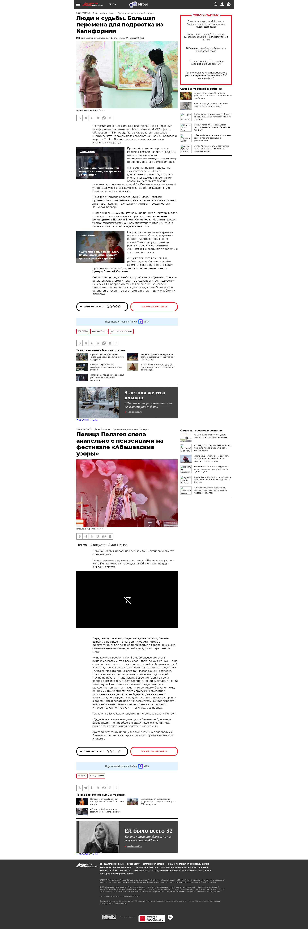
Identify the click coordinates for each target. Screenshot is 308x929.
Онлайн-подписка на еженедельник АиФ (188, 864)
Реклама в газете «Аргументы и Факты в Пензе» (185, 867)
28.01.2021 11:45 (83, 13)
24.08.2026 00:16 (84, 429)
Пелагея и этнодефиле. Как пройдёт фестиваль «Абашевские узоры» (107, 801)
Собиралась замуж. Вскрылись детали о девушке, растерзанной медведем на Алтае (210, 490)
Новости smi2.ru (87, 419)
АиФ (102, 110)
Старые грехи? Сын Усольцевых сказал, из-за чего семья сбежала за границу (212, 127)
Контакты (125, 871)
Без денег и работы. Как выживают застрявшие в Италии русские (106, 367)
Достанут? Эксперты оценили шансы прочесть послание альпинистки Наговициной (212, 448)
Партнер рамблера (127, 917)
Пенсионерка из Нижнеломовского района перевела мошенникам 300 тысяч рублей (206, 75)
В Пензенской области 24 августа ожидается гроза (206, 49)
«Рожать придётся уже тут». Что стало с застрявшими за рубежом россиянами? (157, 357)
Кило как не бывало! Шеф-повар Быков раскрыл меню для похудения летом (206, 37)
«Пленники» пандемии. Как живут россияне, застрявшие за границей (107, 377)
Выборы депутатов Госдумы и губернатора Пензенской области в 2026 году (172, 871)
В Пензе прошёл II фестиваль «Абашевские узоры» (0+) (205, 62)
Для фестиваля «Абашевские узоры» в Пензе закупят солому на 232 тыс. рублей (158, 801)
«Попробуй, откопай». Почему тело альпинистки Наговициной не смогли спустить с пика (212, 458)
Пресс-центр (133, 864)
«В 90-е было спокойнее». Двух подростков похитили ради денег (211, 436)
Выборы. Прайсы (108, 871)
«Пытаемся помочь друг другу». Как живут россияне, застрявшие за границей (157, 367)
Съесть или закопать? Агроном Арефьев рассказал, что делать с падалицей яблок (206, 24)
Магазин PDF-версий (153, 864)
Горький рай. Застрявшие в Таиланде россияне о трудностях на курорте (107, 357)
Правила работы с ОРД (146, 867)
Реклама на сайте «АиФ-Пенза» (115, 867)
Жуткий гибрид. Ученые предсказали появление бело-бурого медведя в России (212, 479)
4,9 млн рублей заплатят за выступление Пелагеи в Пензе (105, 810)
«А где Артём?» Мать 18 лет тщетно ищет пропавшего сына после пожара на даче (211, 148)
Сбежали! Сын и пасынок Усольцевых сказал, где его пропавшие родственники (213, 138)
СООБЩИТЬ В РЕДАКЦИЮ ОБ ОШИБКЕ (117, 874)
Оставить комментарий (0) (154, 307)
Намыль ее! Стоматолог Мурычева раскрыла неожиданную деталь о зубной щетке (211, 469)
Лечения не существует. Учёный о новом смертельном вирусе (211, 104)
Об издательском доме (112, 864)
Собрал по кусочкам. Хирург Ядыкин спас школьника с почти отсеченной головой (212, 116)
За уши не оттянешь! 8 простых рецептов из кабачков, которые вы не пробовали (212, 95)
